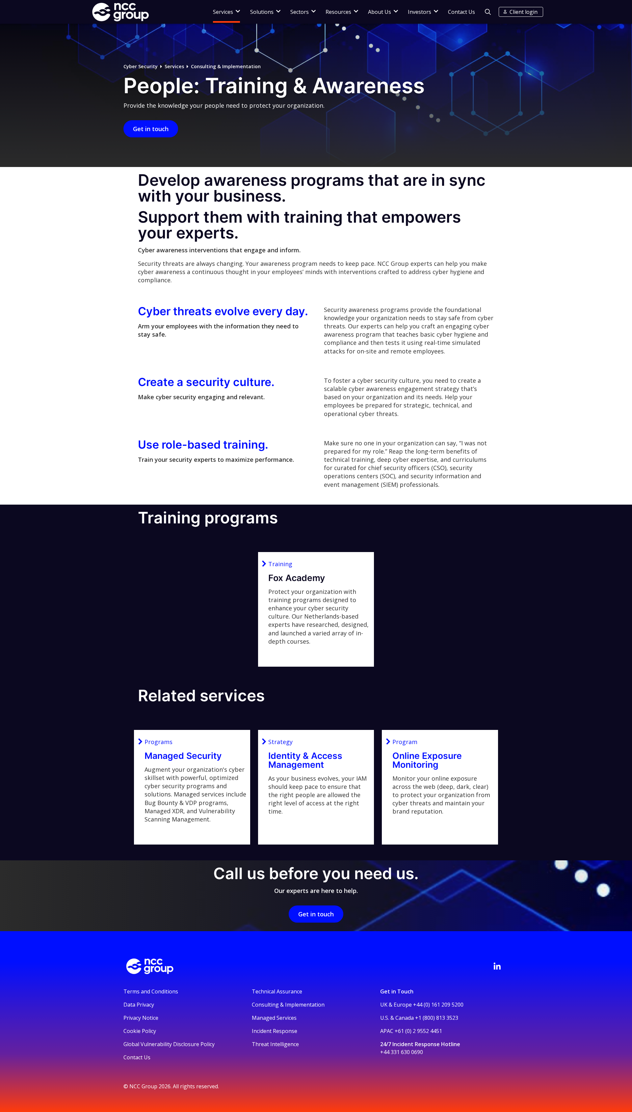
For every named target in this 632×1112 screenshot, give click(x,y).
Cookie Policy (139, 1031)
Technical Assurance (277, 991)
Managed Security (183, 755)
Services (174, 66)
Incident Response (274, 1031)
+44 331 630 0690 (401, 1052)
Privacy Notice (140, 1017)
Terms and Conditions (150, 991)
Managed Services (274, 1017)
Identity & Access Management (305, 760)
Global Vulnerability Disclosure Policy (169, 1044)
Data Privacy (138, 1004)
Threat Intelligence (275, 1044)
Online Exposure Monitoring (427, 760)
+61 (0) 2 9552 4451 (418, 1031)
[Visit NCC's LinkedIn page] (497, 966)
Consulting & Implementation (226, 66)
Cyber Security (140, 66)
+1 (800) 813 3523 (436, 1017)
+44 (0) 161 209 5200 (438, 1004)
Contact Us (461, 11)
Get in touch (151, 129)
